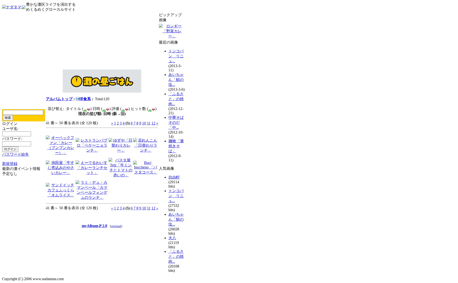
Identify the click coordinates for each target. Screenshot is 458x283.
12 (153, 123)
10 (144, 123)
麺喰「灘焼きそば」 (176, 146)
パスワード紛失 (15, 154)
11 (149, 123)
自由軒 (174, 177)
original (116, 226)
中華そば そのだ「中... (176, 122)
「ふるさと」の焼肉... (176, 99)
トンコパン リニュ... (176, 56)
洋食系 (85, 99)
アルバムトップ (59, 99)
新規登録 (9, 164)
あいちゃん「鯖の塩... (176, 80)
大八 (172, 238)
